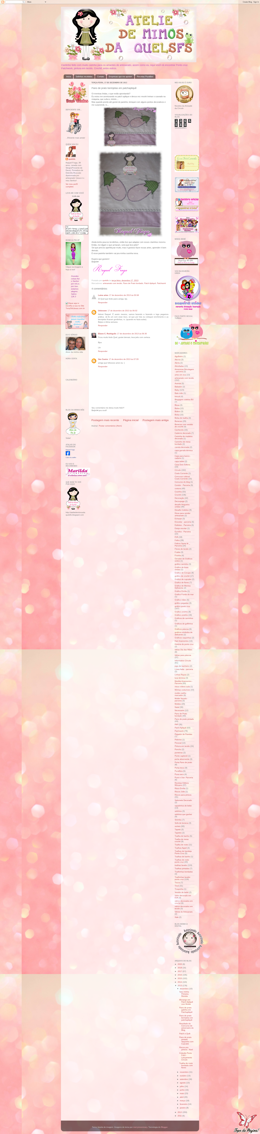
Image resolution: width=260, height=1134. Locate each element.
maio (182, 1093)
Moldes (178, 704)
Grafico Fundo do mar (184, 594)
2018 (180, 968)
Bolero (177, 411)
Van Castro (103, 359)
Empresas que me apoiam (120, 76)
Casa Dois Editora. (183, 465)
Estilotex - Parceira (183, 525)
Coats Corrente (181, 473)
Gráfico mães (180, 600)
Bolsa (177, 415)
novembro (184, 1072)
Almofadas (179, 366)
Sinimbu (178, 820)
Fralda (177, 552)
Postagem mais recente (105, 420)
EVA (176, 537)
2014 (180, 982)
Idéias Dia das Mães (183, 650)
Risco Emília (180, 788)
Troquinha (179, 889)
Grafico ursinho (181, 612)
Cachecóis (179, 430)
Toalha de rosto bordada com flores (186, 1065)
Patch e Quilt (184, 1034)
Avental (178, 383)
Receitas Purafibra (145, 76)
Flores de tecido (181, 549)
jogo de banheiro (182, 666)
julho (182, 1086)
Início (68, 76)
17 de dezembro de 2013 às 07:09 (124, 359)
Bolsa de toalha (181, 418)
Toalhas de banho (182, 857)
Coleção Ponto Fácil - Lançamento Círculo (185, 1056)
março (183, 1101)
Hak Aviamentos (181, 641)
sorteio (178, 826)
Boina (177, 408)
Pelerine (178, 740)
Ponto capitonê (181, 756)
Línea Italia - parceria (184, 669)
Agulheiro (179, 356)
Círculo (178, 470)
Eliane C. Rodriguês (107, 334)
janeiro (183, 1108)
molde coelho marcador (180, 694)
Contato (100, 76)
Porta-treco (179, 768)
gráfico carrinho (181, 564)
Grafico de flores (182, 583)
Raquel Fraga (70, 450)
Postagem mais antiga (156, 420)
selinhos (178, 811)
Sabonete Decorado (183, 800)
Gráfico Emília (181, 591)
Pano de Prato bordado (133, 283)
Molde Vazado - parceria (181, 700)
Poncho (178, 749)
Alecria (178, 360)
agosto (183, 1083)
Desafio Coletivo (182, 510)
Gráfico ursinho (181, 615)
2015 (180, 978)
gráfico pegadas (181, 603)
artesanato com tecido (112, 283)
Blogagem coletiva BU (184, 400)
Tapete (178, 830)
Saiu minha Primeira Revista (184, 994)
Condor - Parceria (182, 485)
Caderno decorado (183, 433)
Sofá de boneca (181, 823)
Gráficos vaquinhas (183, 638)
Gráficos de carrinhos (184, 618)
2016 (180, 975)
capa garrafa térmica (184, 450)
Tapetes (178, 833)
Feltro (177, 540)
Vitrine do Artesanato (184, 912)
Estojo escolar (181, 528)
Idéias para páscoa (183, 655)
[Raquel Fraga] (68, 455)
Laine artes (103, 295)
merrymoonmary (140, 1127)
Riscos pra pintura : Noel (186, 1048)
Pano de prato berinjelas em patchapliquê (186, 1018)
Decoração (179, 498)
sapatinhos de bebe (183, 806)
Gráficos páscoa (182, 629)
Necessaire (179, 710)
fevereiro (184, 1104)
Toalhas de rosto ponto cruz (182, 861)
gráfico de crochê (182, 576)
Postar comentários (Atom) (110, 426)
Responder (103, 303)
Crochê (178, 495)
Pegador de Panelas (183, 734)
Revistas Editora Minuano (182, 784)
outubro (183, 1076)
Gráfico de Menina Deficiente (183, 587)
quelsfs (71, 159)
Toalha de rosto (181, 845)
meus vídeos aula (182, 687)
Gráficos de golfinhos (184, 624)
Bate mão (179, 393)
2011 (180, 1116)
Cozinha (178, 492)
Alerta (177, 363)
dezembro (184, 989)
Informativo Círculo (183, 661)
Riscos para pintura (183, 795)
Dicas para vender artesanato (182, 514)
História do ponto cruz (184, 644)
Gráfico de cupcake (183, 579)
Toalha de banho (182, 836)
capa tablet (179, 461)
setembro (184, 1079)
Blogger (164, 1127)
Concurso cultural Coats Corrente (182, 478)
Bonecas (178, 421)
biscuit (177, 396)
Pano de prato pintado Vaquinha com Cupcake (186, 1040)
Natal (177, 707)
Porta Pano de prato (183, 762)
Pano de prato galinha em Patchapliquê (185, 1010)
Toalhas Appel (181, 848)
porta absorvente (182, 759)
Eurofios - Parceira (183, 532)
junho (182, 1090)
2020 (180, 964)
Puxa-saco (179, 774)
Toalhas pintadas (182, 869)
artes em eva (180, 375)
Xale (176, 917)
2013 (180, 986)
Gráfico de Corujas (183, 573)
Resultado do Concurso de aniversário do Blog (186, 1027)
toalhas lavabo (181, 865)
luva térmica (180, 678)
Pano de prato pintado (184, 719)
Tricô (177, 886)
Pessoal (178, 743)
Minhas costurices (182, 690)
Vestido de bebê (181, 892)
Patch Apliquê (150, 283)
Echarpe (178, 519)
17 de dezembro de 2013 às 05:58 (124, 295)
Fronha (178, 555)
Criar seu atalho (71, 457)
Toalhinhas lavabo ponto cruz (182, 878)
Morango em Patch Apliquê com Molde (186, 1002)
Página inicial (131, 420)
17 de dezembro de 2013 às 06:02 (122, 311)
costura (178, 488)
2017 (180, 971)
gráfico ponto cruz (182, 606)
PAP (176, 725)
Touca (177, 883)
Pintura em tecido (182, 746)
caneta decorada (182, 447)
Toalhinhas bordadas (184, 872)
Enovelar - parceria (183, 522)
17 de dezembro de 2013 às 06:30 (132, 334)
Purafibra (179, 771)
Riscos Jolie (180, 792)
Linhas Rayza (180, 675)
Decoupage (180, 501)
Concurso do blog (182, 482)
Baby (177, 390)
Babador (178, 387)
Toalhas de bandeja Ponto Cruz (183, 852)
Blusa (177, 405)
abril (182, 1097)
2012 (180, 1112)
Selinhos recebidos (84, 76)
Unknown (102, 311)
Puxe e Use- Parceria (184, 778)
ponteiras (179, 753)
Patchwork (161, 283)
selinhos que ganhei (183, 814)
